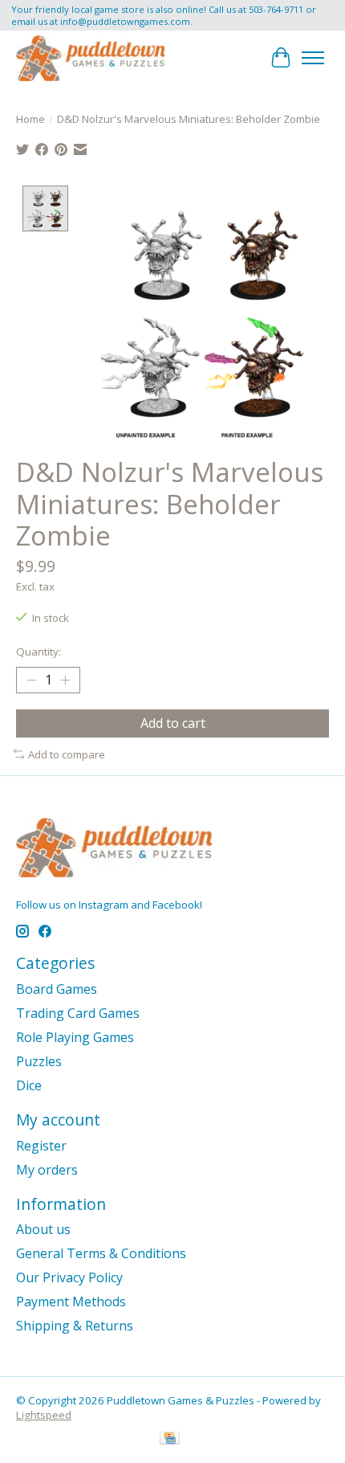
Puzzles (39, 1061)
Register (41, 1145)
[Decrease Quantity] (31, 679)
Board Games (56, 989)
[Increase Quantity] (65, 679)
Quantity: (38, 651)
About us (43, 1229)
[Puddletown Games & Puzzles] (90, 57)
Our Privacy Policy (69, 1277)
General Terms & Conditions (101, 1253)
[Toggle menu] (313, 58)
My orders (47, 1170)
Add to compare (66, 754)
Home (30, 119)
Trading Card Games (78, 1013)
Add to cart (172, 723)
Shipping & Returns (74, 1325)
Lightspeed (43, 1415)
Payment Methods (71, 1301)
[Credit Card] (170, 1440)
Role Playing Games (75, 1037)
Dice (29, 1085)
